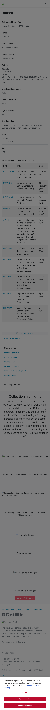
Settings (25, 692)
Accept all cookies (25, 705)
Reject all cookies (25, 699)
